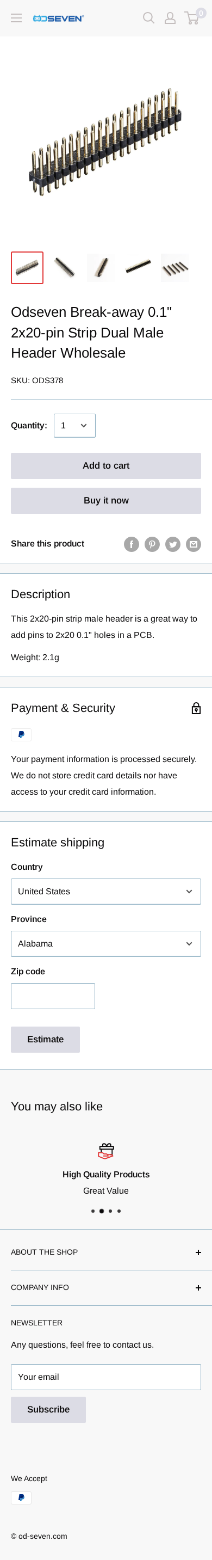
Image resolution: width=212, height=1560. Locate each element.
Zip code (28, 971)
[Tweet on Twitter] (172, 544)
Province (29, 919)
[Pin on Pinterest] (152, 544)
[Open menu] (16, 18)
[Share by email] (193, 544)
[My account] (170, 18)
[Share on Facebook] (131, 544)
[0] (192, 17)
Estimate (45, 1039)
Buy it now (106, 500)
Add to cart (106, 465)
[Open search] (149, 18)
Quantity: (29, 425)
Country (27, 866)
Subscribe (48, 1409)
